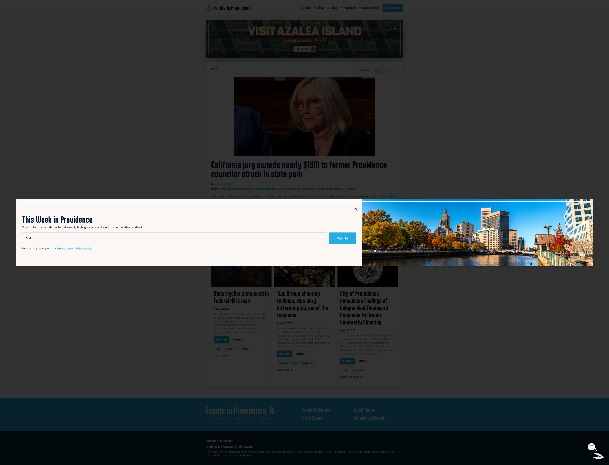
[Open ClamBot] (598, 454)
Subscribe (342, 238)
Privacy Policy (83, 248)
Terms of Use (64, 248)
